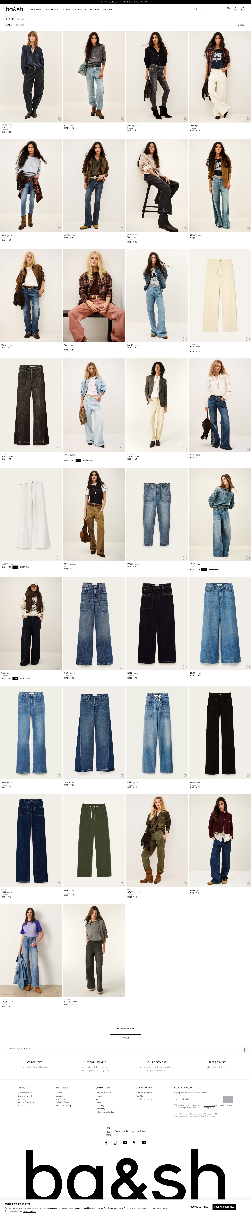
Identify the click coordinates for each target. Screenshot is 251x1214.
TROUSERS (19, 25)
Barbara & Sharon (144, 1093)
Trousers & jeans (16, 1048)
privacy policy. (29, 1211)
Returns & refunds (25, 1096)
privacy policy (209, 1105)
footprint (99, 1096)
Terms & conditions (26, 1102)
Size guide (22, 1099)
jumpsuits (59, 1096)
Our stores (140, 1096)
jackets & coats (62, 1102)
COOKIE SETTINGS (199, 1207)
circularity (100, 1105)
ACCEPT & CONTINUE (224, 1207)
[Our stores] (228, 9)
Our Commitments (144, 1099)
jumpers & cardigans (65, 1105)
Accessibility (23, 1105)
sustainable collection (105, 1112)
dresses (59, 1093)
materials (99, 1099)
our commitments (103, 1093)
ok (228, 1099)
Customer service (25, 1093)
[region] (125, 1206)
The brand (107, 9)
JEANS (9, 25)
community (100, 1109)
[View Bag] (243, 9)
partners (99, 1102)
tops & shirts (61, 1099)
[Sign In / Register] (235, 9)
